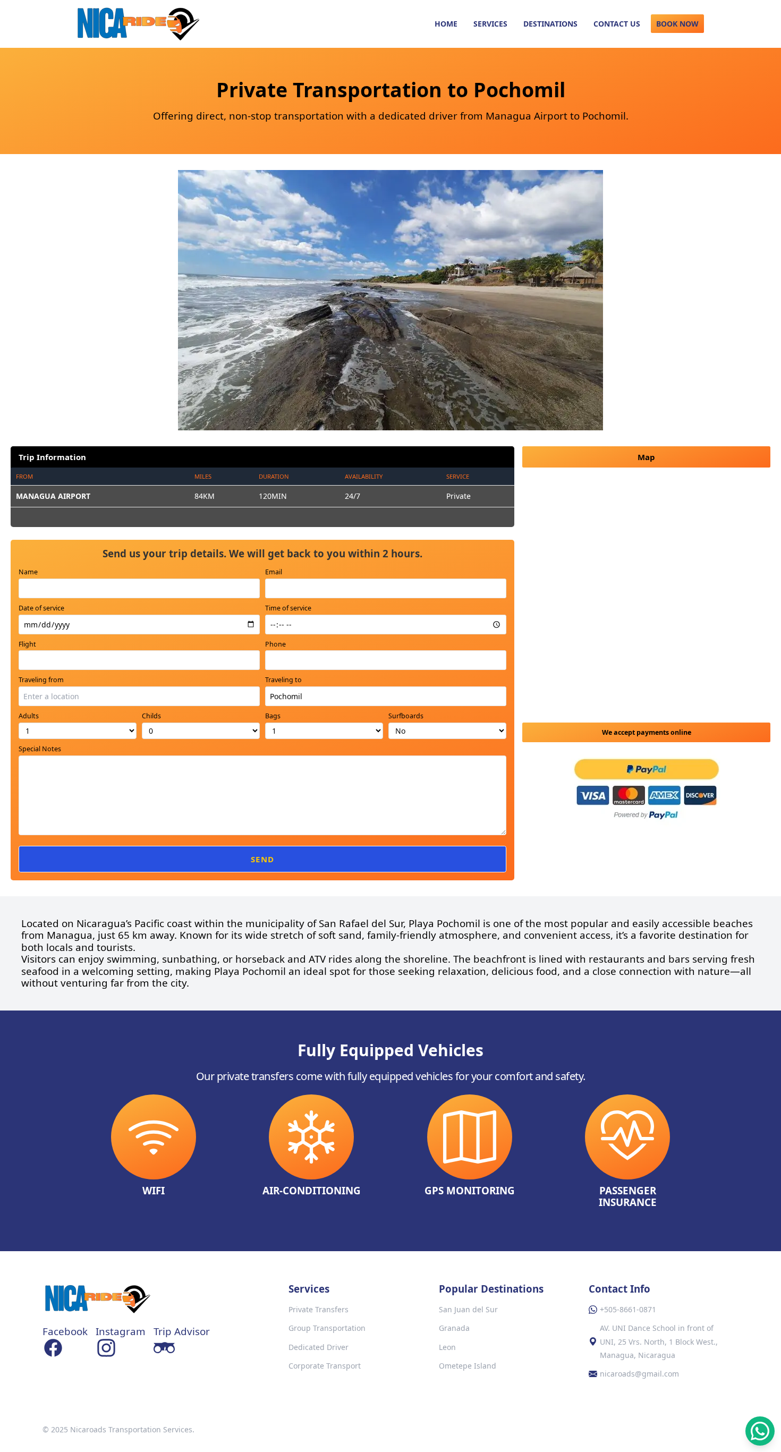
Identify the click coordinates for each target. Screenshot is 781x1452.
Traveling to (283, 679)
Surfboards (405, 715)
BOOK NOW (677, 24)
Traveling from (41, 679)
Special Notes (40, 748)
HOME (446, 24)
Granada (454, 1328)
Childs (151, 715)
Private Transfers (318, 1309)
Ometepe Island (467, 1366)
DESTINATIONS (550, 24)
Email (273, 571)
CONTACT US (616, 24)
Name (28, 571)
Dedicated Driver (318, 1347)
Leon (447, 1347)
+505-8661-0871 (628, 1309)
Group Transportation (327, 1328)
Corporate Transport (324, 1366)
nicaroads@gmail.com (639, 1374)
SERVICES (490, 24)
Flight (27, 644)
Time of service (288, 608)
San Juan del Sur (468, 1309)
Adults (29, 715)
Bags (273, 715)
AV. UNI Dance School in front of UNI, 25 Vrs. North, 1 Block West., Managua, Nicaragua (659, 1341)
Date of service (41, 608)
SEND (263, 859)
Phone (275, 644)
